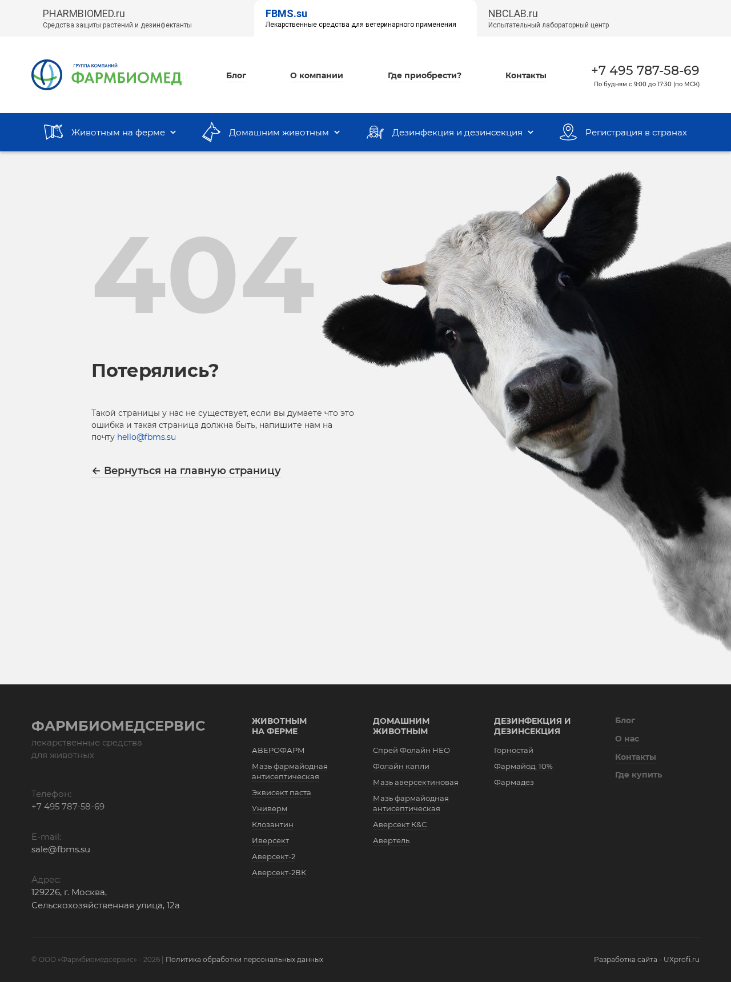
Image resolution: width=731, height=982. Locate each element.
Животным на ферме (279, 726)
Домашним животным (401, 726)
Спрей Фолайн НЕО (411, 750)
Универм (269, 808)
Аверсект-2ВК (279, 872)
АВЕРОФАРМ (278, 750)
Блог (236, 75)
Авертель (391, 840)
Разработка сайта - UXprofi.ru (647, 959)
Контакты (526, 75)
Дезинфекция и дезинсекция (532, 726)
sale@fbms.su (60, 849)
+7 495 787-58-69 (645, 70)
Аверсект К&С (400, 824)
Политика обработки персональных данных (244, 959)
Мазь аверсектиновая (416, 782)
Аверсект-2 (273, 856)
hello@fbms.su (146, 437)
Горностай (513, 750)
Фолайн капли (401, 766)
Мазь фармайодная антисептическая (290, 771)
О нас (627, 739)
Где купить (638, 774)
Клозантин (273, 824)
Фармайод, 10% (523, 766)
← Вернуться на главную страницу (186, 470)
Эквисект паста (281, 792)
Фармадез (514, 782)
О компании (316, 75)
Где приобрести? (424, 75)
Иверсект (270, 840)
